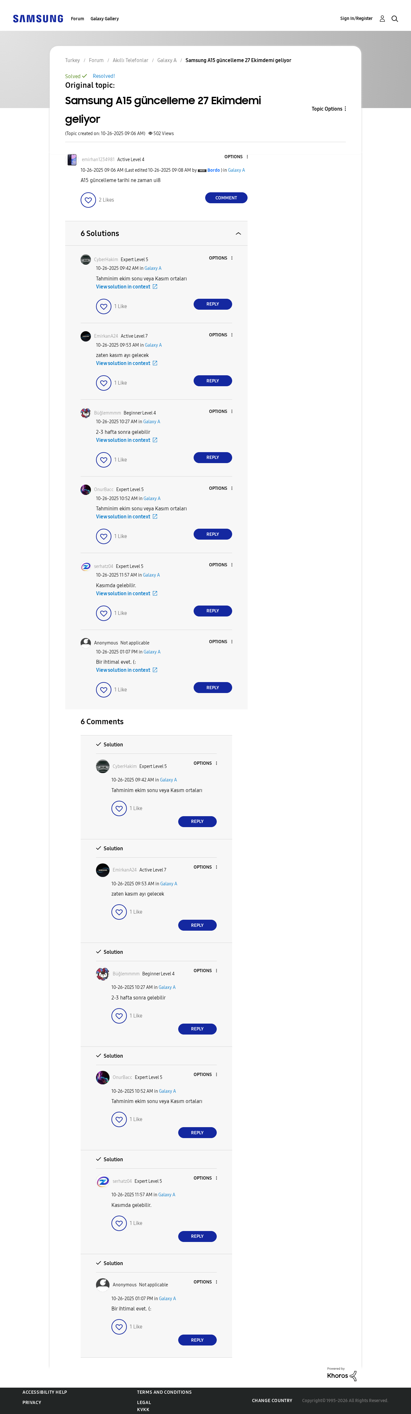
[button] (236, 157)
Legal (144, 1402)
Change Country (272, 1400)
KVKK (143, 1409)
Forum (77, 19)
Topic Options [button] (327, 109)
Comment (226, 198)
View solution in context (123, 287)
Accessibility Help (44, 1392)
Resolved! (104, 76)
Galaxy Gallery (105, 19)
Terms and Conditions (164, 1392)
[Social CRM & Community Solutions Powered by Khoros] (342, 1374)
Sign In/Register (356, 18)
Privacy (31, 1402)
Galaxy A (236, 170)
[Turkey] (38, 18)
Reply (212, 304)
